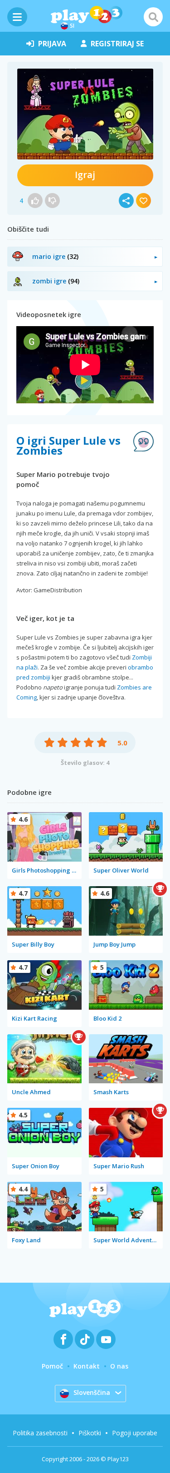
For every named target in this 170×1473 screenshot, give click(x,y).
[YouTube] (106, 1339)
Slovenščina (91, 1392)
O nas (119, 1366)
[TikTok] (84, 1339)
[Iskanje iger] (153, 16)
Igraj (85, 175)
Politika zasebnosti (40, 1432)
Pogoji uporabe (134, 1432)
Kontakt (86, 1366)
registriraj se (117, 44)
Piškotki (89, 1432)
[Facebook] (63, 1339)
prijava (52, 44)
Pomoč (52, 1366)
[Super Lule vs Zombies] (85, 114)
